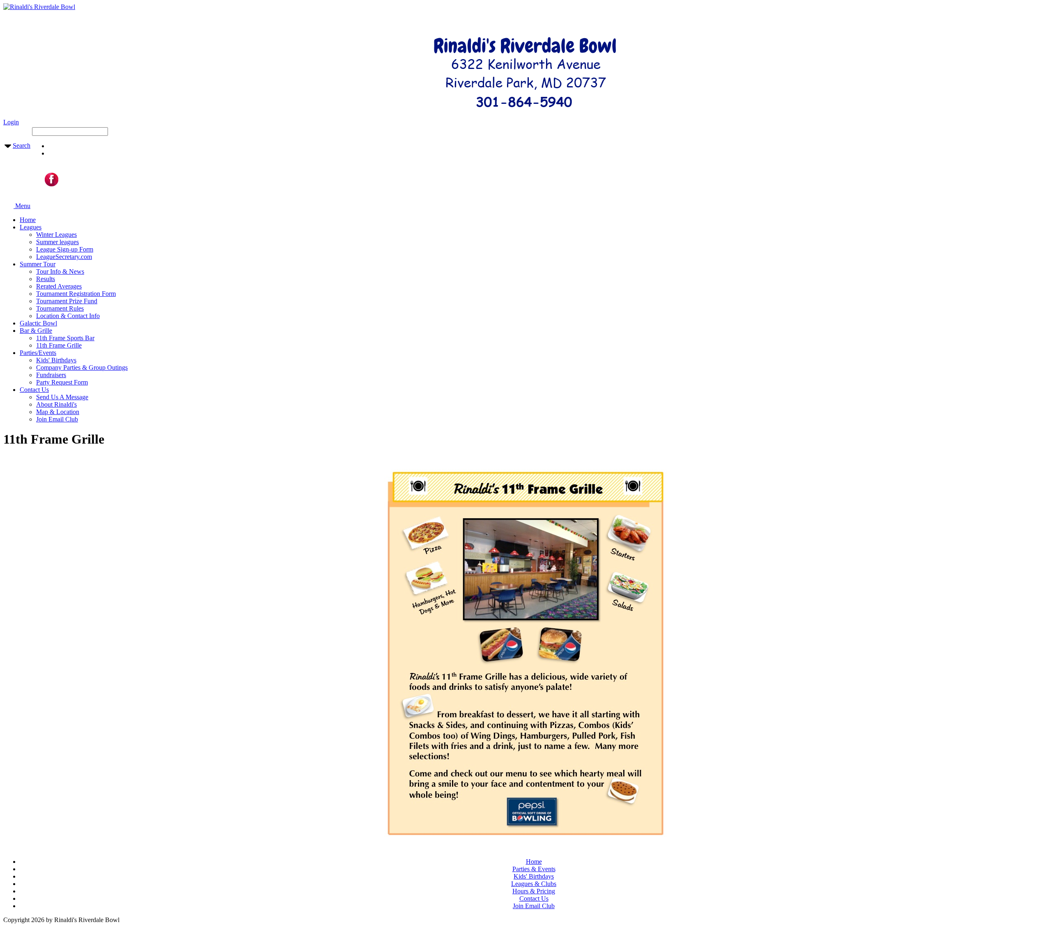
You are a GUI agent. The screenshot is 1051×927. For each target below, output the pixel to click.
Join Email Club (57, 419)
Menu (22, 205)
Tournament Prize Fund (66, 301)
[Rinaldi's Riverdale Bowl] (39, 6)
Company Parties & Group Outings (82, 367)
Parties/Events (38, 352)
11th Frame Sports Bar (65, 337)
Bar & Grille (36, 330)
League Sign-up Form (64, 249)
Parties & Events (533, 868)
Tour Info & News (60, 271)
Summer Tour (37, 264)
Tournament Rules (60, 308)
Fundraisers (51, 374)
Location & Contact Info (68, 315)
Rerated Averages (59, 286)
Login (11, 122)
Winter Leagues (56, 234)
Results (45, 278)
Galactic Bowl (38, 323)
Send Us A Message (62, 397)
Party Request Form (62, 382)
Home (28, 219)
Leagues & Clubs (533, 883)
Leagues (30, 227)
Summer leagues (57, 241)
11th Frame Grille (59, 345)
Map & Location (57, 411)
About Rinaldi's (56, 404)
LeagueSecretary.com (64, 256)
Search (21, 145)
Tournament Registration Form (76, 293)
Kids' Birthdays (56, 360)
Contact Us (34, 389)
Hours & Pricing (533, 891)
